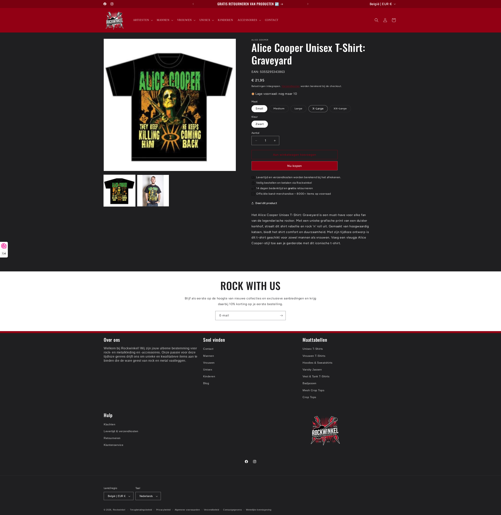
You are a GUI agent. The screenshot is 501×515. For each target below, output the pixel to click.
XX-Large (342, 109)
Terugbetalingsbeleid (141, 510)
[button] (142, 20)
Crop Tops (309, 397)
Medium (281, 109)
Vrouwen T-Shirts (314, 355)
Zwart (260, 124)
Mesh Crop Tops (313, 390)
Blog (206, 383)
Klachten (109, 424)
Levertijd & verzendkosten (121, 431)
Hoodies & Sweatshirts (317, 362)
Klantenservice (113, 444)
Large (300, 109)
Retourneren (112, 438)
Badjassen (309, 383)
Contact (208, 349)
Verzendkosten (291, 86)
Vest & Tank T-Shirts (316, 376)
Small (259, 108)
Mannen (208, 355)
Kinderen (209, 376)
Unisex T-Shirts (313, 349)
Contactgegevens (232, 510)
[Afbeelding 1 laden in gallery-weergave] (119, 190)
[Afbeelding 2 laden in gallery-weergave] (153, 190)
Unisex (207, 369)
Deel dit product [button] (266, 203)
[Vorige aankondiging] (193, 4)
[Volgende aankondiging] (308, 4)
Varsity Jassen (312, 369)
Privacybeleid (163, 510)
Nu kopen (294, 166)
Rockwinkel (119, 510)
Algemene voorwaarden (187, 510)
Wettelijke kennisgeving (258, 510)
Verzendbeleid (211, 510)
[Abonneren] (281, 315)
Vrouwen (209, 362)
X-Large (318, 108)
